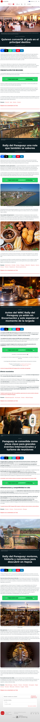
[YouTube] (38, 713)
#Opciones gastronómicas (21, 266)
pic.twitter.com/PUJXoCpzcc (25, 364)
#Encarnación (17, 397)
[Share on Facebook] (2, 50)
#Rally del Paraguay (29, 397)
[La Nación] (4, 1)
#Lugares (22, 686)
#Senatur (19, 102)
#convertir (7, 102)
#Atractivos (17, 686)
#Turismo (7, 266)
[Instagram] (36, 713)
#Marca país (12, 686)
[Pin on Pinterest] (18, 50)
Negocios (20, 309)
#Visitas (26, 686)
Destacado (20, 142)
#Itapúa (36, 684)
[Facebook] (31, 713)
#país (11, 102)
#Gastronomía (8, 265)
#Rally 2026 (27, 265)
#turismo (37, 265)
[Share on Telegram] (14, 50)
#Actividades (25, 684)
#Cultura (18, 265)
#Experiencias (12, 266)
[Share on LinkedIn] (22, 50)
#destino (14, 102)
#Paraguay (22, 265)
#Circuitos (7, 686)
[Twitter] (33, 713)
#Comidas (13, 265)
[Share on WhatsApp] (10, 50)
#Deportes (33, 265)
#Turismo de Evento (18, 509)
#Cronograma (31, 684)
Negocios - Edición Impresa (20, 36)
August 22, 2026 (25, 365)
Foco (20, 553)
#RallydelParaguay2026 (9, 397)
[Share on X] (6, 50)
